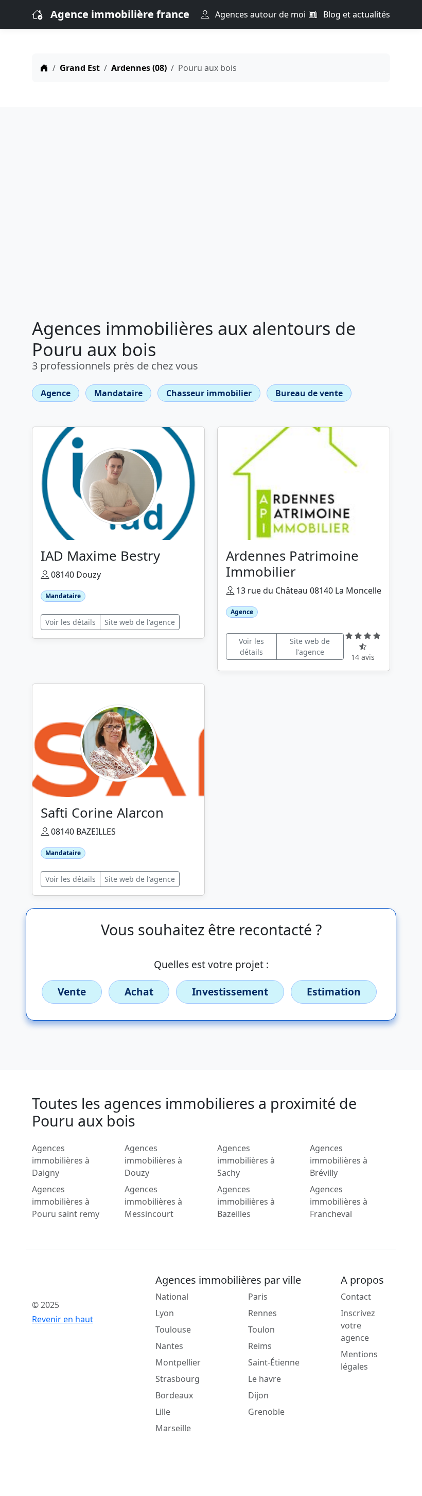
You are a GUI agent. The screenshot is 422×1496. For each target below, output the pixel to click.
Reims (260, 1346)
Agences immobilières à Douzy (153, 1160)
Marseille (173, 1428)
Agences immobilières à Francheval (338, 1202)
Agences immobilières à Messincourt (153, 1202)
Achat (139, 992)
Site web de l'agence (139, 622)
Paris (258, 1296)
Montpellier (178, 1362)
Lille (162, 1411)
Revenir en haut (62, 1319)
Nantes (169, 1346)
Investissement (230, 992)
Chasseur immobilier (209, 393)
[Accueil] (44, 67)
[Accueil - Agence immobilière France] (72, 1282)
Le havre (264, 1378)
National (171, 1296)
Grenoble (266, 1411)
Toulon (261, 1329)
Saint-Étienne (274, 1362)
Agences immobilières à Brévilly (338, 1160)
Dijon (258, 1395)
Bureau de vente (309, 393)
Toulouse (173, 1329)
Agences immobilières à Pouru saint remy (65, 1202)
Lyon (164, 1313)
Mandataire (118, 393)
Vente (72, 992)
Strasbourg (177, 1378)
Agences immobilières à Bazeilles (246, 1202)
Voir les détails (70, 622)
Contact (356, 1296)
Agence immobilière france (119, 14)
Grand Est (80, 67)
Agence (56, 393)
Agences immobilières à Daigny (61, 1160)
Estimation (334, 992)
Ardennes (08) (139, 67)
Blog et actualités (355, 14)
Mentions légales (359, 1360)
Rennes (262, 1313)
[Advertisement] (211, 215)
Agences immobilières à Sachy (246, 1160)
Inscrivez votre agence (358, 1325)
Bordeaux (174, 1395)
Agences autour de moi (259, 14)
